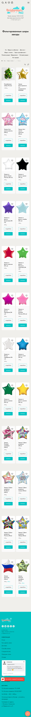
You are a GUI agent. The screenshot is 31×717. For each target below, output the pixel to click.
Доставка (4, 645)
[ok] (11, 626)
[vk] (14, 626)
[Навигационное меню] (28, 2)
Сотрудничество (6, 651)
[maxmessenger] (8, 626)
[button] (3, 3)
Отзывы (4, 657)
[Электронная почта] (5, 626)
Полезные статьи (6, 654)
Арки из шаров (6, 681)
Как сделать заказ (7, 643)
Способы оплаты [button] (6, 648)
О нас (3, 640)
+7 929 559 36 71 (15, 20)
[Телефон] (3, 626)
